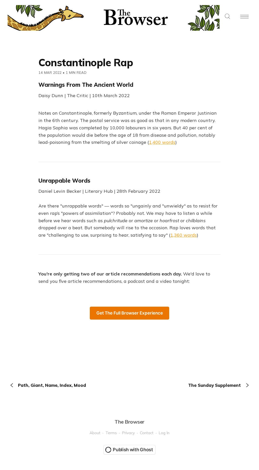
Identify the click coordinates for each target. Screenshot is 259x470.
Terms (111, 432)
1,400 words (162, 142)
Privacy (128, 432)
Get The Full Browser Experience (129, 313)
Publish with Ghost (133, 449)
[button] (227, 16)
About (95, 432)
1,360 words (183, 235)
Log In (164, 432)
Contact (147, 432)
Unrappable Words (64, 180)
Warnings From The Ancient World (85, 84)
